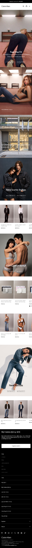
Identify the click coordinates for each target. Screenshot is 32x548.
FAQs (2, 460)
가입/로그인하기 (16, 446)
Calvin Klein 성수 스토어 (7, 152)
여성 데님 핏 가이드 (6, 511)
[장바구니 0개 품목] (26, 7)
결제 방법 (3, 469)
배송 (2, 466)
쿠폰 (2, 477)
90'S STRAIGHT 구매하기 (7, 109)
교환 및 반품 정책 (5, 463)
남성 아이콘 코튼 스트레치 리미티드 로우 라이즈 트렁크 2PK (6, 302)
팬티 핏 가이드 (5, 497)
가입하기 (16, 2)
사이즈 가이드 (4, 472)
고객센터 (3, 457)
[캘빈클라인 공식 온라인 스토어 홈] (5, 7)
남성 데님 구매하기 (11, 62)
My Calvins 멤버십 (6, 487)
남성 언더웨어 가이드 (6, 501)
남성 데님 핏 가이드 (6, 506)
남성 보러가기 (20, 271)
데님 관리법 (4, 516)
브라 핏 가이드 (5, 492)
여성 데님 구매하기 (21, 62)
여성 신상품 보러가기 (21, 195)
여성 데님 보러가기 (11, 391)
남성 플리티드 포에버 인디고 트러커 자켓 (6, 225)
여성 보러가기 (12, 271)
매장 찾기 (3, 482)
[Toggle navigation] (30, 7)
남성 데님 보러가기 (21, 391)
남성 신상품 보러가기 (10, 195)
